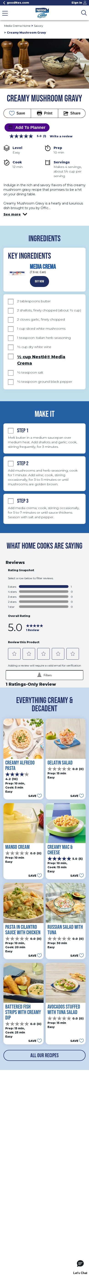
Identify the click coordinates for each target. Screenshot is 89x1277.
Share (75, 113)
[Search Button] (84, 13)
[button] (15, 214)
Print (48, 113)
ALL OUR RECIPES (44, 1055)
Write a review (61, 136)
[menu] (5, 13)
